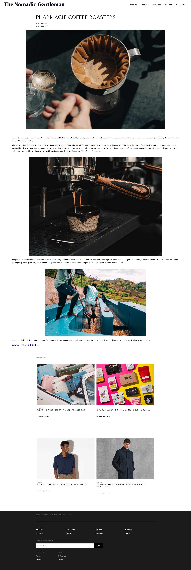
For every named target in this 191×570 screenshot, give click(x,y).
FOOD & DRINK (181, 4)
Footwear (39, 533)
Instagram (62, 556)
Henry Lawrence (41, 23)
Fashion (39, 482)
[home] (42, 4)
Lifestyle (40, 408)
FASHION (133, 4)
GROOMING (157, 4)
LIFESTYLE (145, 4)
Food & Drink (100, 408)
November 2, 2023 (42, 26)
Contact (39, 559)
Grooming (99, 533)
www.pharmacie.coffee (26, 345)
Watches (99, 530)
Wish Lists (39, 530)
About (38, 556)
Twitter (60, 559)
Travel (127, 533)
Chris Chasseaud (104, 416)
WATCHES (168, 4)
